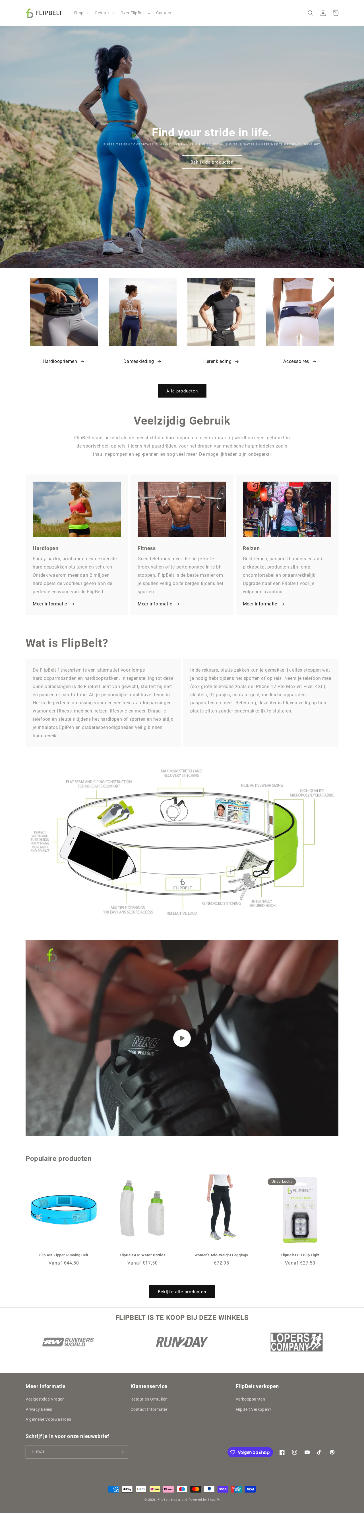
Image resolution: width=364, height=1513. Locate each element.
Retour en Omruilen (149, 1399)
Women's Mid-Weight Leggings (221, 1255)
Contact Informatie (149, 1409)
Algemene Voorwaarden (48, 1419)
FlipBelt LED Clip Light (300, 1255)
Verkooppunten (250, 1399)
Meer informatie (50, 604)
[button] (81, 13)
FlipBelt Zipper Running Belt (63, 1255)
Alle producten (182, 391)
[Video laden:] (182, 1038)
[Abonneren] (121, 1451)
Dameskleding (138, 361)
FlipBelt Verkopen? (254, 1409)
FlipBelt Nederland (172, 1500)
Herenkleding (217, 361)
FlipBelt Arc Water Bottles (143, 1255)
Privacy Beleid (39, 1409)
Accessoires (296, 361)
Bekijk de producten (212, 162)
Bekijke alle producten (182, 1291)
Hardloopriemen (60, 361)
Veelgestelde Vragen (45, 1399)
